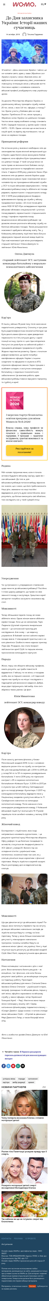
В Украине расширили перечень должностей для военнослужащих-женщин (26, 1055)
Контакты (6, 1239)
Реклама (18, 1239)
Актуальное (7, 1244)
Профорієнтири (24, 13)
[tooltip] (3, 1066)
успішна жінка (9, 1078)
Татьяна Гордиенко (35, 34)
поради (21, 1078)
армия (31, 1082)
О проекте (30, 1239)
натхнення (33, 1078)
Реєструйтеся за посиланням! (24, 450)
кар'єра (6, 1082)
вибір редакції (19, 1082)
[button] (44, 4)
